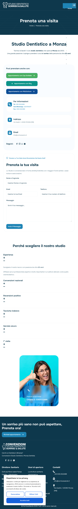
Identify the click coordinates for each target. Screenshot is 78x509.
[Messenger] (25, 144)
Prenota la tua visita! (34, 397)
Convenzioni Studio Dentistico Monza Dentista (18, 456)
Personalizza (15, 494)
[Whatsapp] (22, 144)
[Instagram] (19, 144)
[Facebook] (17, 144)
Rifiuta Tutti (33, 494)
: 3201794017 (22, 107)
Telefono (43, 189)
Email (15, 132)
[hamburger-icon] (74, 5)
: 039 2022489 (19, 104)
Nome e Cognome (12, 178)
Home (70, 8)
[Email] (10, 133)
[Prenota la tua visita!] (29, 390)
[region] (25, 490)
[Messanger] (14, 460)
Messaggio (10, 200)
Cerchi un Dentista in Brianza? (12, 453)
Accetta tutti (24, 500)
